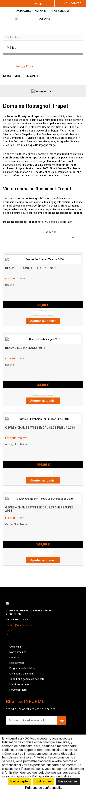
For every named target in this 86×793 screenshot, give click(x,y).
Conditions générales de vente (26, 678)
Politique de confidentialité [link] (44, 788)
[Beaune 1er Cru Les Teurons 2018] (43, 259)
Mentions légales (19, 684)
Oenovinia (41, 10)
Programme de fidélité (22, 668)
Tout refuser (43, 781)
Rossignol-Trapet (16, 278)
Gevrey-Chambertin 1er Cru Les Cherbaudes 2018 (39, 509)
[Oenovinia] (43, 22)
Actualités (23, 10)
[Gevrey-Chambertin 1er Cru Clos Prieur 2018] (43, 419)
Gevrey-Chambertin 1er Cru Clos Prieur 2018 (40, 427)
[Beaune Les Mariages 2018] (43, 339)
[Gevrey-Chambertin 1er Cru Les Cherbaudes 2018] (43, 499)
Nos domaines (17, 652)
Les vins (14, 657)
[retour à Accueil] (7, 66)
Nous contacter (18, 689)
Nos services (61, 10)
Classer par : (51, 232)
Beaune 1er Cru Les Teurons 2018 (30, 268)
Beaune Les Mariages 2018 (25, 347)
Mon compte (72, 3)
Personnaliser (68, 781)
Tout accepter (19, 781)
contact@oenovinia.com (20, 625)
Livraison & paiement (21, 673)
